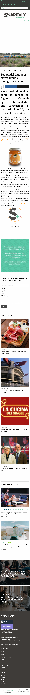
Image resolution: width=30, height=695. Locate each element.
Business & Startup (7, 509)
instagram (3, 683)
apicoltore (18, 182)
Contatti (3, 654)
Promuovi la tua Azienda (6, 657)
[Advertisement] (15, 38)
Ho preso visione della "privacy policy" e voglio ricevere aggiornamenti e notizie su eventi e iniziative (14, 302)
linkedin (2, 681)
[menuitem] (15, 651)
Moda (2, 662)
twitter (2, 679)
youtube (3, 677)
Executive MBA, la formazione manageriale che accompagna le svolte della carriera (14, 513)
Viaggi (9, 542)
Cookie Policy (26, 689)
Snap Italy (15, 226)
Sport (2, 668)
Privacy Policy (19, 689)
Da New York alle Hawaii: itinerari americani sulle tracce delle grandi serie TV (14, 546)
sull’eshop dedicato (21, 203)
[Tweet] (23, 86)
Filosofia (3, 651)
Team (2, 652)
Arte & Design (4, 667)
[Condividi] (11, 86)
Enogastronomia (5, 660)
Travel (3, 542)
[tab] (15, 652)
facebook (3, 675)
